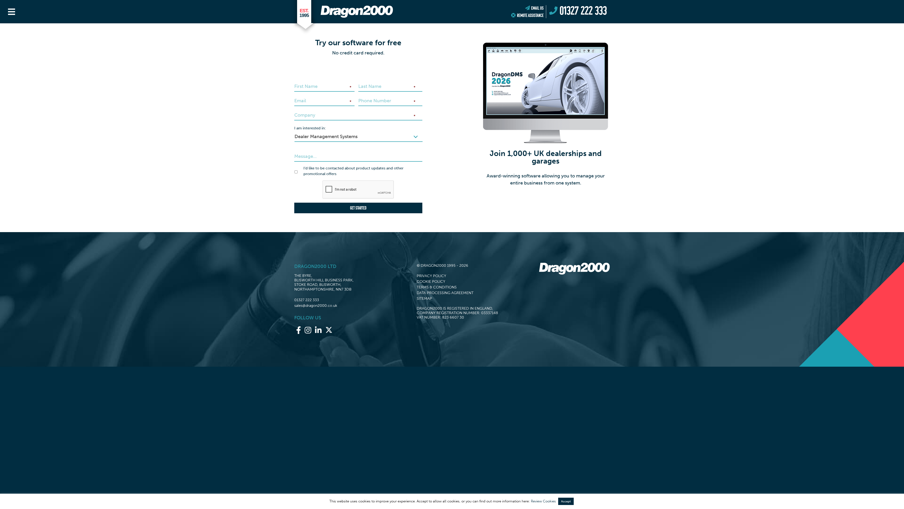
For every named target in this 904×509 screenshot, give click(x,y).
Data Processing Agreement (445, 293)
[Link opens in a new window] (298, 330)
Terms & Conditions (437, 287)
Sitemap (424, 298)
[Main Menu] (11, 12)
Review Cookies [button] (543, 501)
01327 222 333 (306, 300)
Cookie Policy (431, 281)
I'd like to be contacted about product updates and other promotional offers (353, 171)
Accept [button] (566, 501)
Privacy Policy (431, 276)
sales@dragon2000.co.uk (315, 305)
